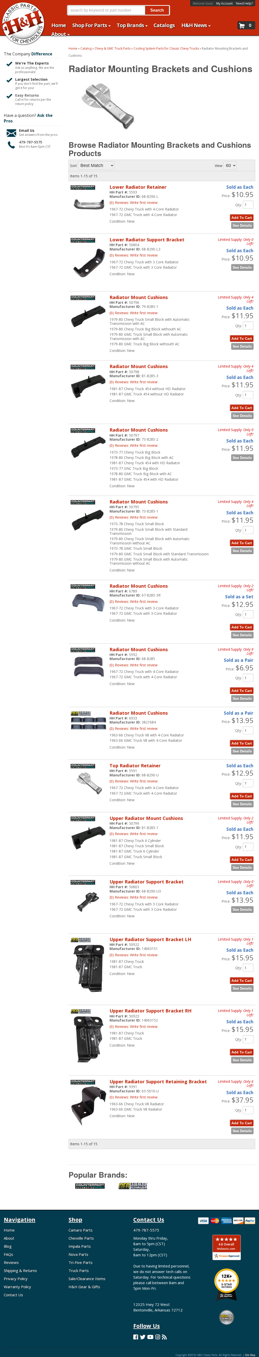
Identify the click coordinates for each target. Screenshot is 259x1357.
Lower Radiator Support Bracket (147, 240)
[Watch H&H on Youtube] (150, 1337)
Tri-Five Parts (81, 1262)
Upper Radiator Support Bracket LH (150, 939)
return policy (24, 104)
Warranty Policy (17, 1286)
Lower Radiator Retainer (138, 187)
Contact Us (13, 1294)
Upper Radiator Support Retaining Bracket (158, 1081)
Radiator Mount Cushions (139, 297)
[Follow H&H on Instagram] (157, 1337)
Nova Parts (78, 1254)
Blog (8, 1246)
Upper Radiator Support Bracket (147, 882)
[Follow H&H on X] (142, 1337)
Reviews (11, 1262)
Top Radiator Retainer (135, 765)
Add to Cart (241, 218)
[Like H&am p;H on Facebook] (135, 1337)
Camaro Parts (81, 1230)
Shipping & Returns (20, 1270)
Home (9, 1230)
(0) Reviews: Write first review (134, 202)
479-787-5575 (30, 142)
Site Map (250, 1355)
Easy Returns (27, 95)
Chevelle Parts (81, 1238)
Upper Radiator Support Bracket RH (150, 1011)
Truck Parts (79, 1270)
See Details (242, 225)
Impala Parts (80, 1246)
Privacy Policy (16, 1278)
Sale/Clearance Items (87, 1278)
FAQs (8, 1254)
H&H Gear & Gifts (84, 1286)
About (9, 1238)
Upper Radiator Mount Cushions (146, 818)
